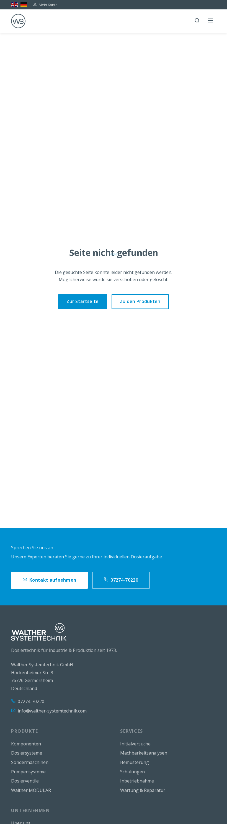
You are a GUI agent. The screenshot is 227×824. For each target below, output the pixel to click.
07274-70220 (124, 580)
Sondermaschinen (29, 762)
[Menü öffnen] (210, 21)
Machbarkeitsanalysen (143, 753)
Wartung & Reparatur (142, 790)
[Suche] (197, 21)
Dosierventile (25, 781)
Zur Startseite (82, 301)
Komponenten (26, 744)
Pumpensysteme (28, 772)
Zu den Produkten (140, 301)
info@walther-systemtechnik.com (52, 711)
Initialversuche (135, 744)
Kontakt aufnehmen (52, 580)
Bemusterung (134, 762)
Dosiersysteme (26, 753)
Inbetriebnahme (137, 781)
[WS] (18, 21)
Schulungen (132, 772)
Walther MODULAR (31, 790)
